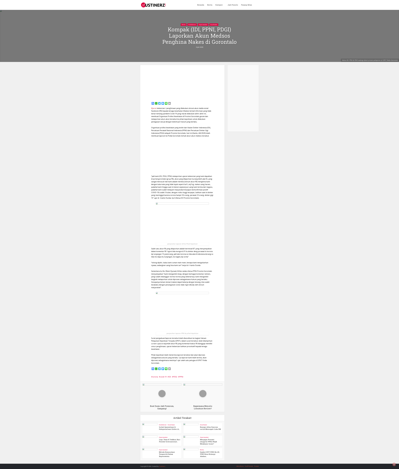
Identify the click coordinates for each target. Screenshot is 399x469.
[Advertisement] (182, 82)
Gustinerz (162, 466)
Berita (209, 5)
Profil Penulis (249, 466)
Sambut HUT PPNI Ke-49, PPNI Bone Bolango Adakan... (209, 454)
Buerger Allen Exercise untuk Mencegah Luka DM (210, 428)
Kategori (219, 5)
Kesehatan (213, 25)
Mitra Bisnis (240, 466)
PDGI (175, 377)
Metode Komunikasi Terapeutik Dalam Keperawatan (167, 454)
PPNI (181, 377)
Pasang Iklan (246, 5)
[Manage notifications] (394, 464)
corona (155, 377)
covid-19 (163, 377)
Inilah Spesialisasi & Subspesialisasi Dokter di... (169, 428)
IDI (170, 377)
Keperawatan (203, 25)
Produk (256, 466)
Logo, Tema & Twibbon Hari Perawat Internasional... (169, 441)
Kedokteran (192, 25)
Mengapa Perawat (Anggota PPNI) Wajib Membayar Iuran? (208, 442)
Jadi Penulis (233, 5)
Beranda (200, 5)
